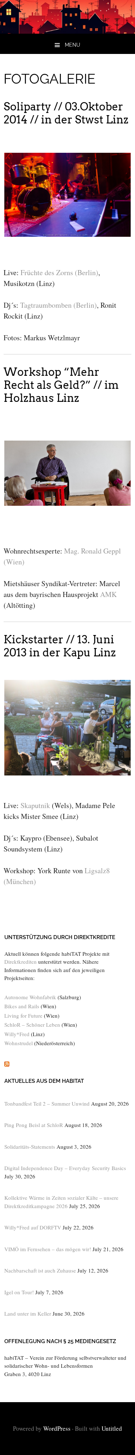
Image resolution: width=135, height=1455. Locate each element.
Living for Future (23, 1015)
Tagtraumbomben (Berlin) (58, 305)
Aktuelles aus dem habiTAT (44, 1081)
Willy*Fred (17, 1034)
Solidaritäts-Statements (29, 1146)
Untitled (112, 1428)
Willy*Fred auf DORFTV (32, 1227)
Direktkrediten (20, 961)
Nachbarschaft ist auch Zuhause (40, 1270)
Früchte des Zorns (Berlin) (59, 272)
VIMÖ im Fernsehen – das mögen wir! (47, 1249)
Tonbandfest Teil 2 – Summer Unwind (47, 1103)
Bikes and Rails (21, 1006)
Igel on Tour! (19, 1292)
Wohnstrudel (18, 1043)
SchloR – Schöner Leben (32, 1024)
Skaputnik (35, 805)
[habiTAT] (67, 31)
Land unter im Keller (27, 1313)
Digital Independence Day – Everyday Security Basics (65, 1168)
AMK (108, 594)
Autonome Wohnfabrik (30, 997)
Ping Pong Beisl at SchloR (33, 1124)
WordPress (57, 1428)
